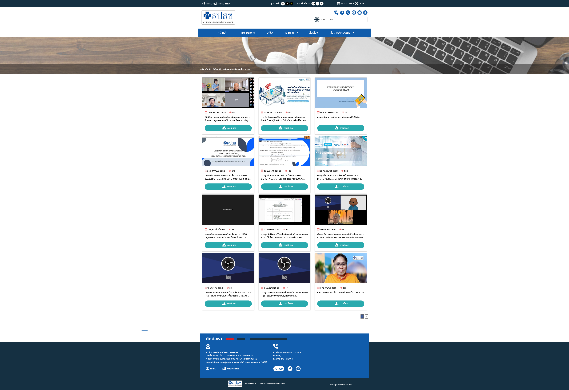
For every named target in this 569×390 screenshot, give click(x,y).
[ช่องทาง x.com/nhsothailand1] (348, 12)
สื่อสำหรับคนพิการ (340, 33)
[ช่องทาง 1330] (278, 368)
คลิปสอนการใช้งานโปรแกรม (236, 69)
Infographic (248, 33)
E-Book (290, 33)
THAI (323, 19)
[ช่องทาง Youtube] (354, 12)
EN (331, 19)
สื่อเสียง (313, 33)
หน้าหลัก (222, 33)
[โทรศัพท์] (336, 12)
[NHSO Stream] (217, 17)
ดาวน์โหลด (231, 128)
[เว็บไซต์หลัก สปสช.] (207, 4)
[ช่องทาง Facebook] (342, 13)
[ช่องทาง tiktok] (365, 12)
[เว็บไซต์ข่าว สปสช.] (222, 4)
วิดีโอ (270, 33)
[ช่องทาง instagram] (359, 12)
